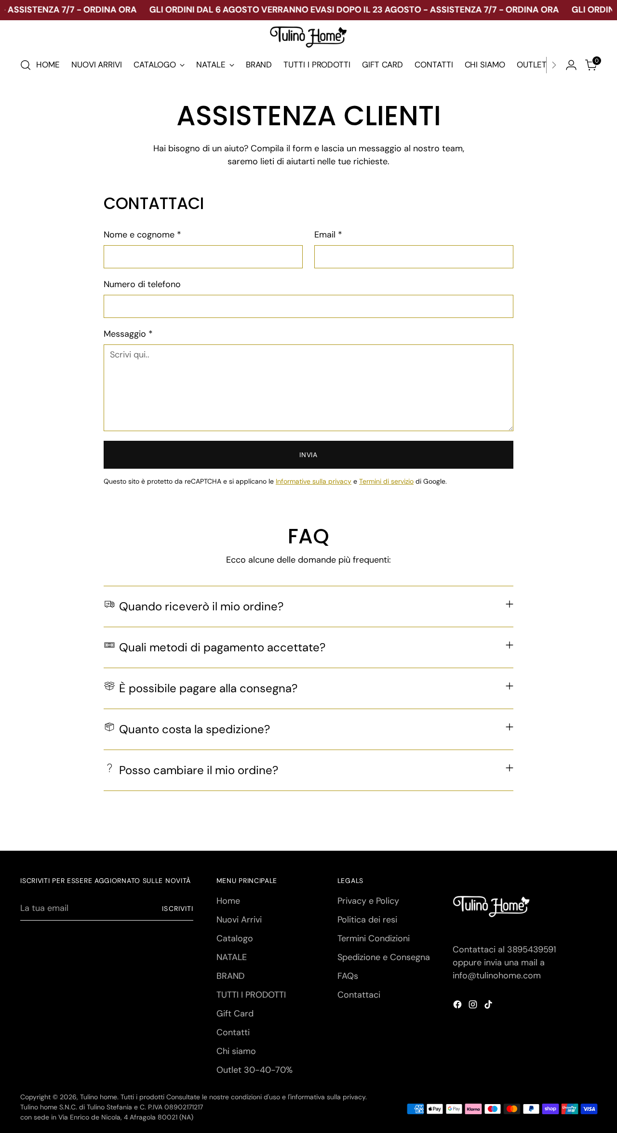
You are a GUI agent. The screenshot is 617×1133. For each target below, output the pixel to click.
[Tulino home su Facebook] (458, 1006)
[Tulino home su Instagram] (474, 1006)
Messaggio (128, 334)
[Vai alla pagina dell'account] (571, 65)
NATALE (231, 957)
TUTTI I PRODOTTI (251, 995)
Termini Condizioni (373, 938)
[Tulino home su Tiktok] (489, 1006)
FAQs (347, 976)
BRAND (230, 976)
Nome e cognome (142, 234)
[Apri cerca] (25, 65)
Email (328, 234)
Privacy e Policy (368, 901)
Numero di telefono (142, 284)
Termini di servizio (386, 481)
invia (308, 454)
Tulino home (98, 1097)
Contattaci (358, 995)
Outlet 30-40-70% (254, 1070)
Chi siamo (236, 1051)
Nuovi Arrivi (239, 919)
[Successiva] (554, 65)
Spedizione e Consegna (383, 957)
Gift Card (235, 1013)
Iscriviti (177, 908)
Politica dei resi (367, 919)
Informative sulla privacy (313, 481)
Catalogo (234, 938)
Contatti (233, 1032)
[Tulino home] (308, 37)
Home (228, 901)
